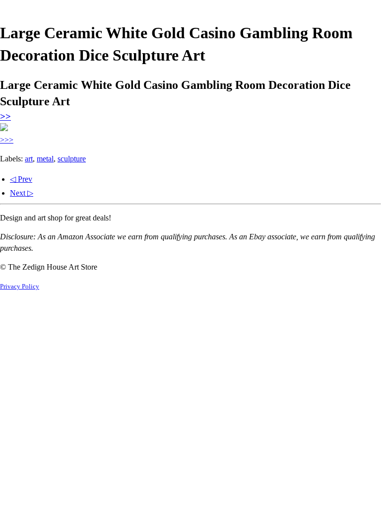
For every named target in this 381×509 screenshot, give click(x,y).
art (29, 158)
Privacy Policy (19, 286)
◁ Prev (21, 179)
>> (5, 116)
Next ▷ (21, 193)
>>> (6, 140)
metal (45, 158)
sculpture (72, 158)
